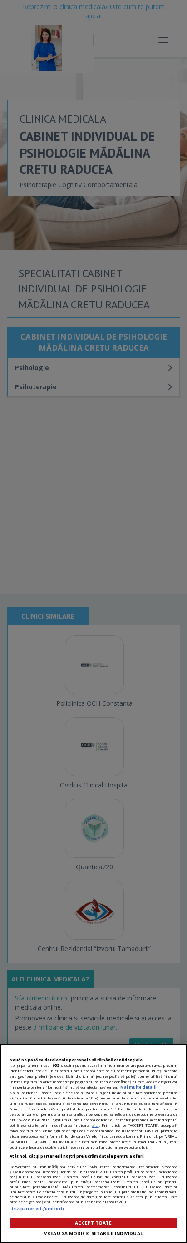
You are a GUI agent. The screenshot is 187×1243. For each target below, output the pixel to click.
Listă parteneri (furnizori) (37, 1208)
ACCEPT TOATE (93, 1223)
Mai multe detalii (138, 1087)
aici (95, 1125)
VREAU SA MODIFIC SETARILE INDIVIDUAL (93, 1233)
